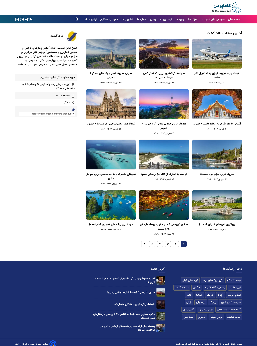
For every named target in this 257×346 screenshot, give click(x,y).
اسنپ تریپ (234, 295)
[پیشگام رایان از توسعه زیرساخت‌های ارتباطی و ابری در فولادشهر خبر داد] (160, 328)
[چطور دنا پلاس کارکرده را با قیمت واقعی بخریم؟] (160, 292)
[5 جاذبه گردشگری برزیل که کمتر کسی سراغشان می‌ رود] (164, 54)
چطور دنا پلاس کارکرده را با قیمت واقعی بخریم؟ (131, 292)
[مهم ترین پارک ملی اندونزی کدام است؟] (111, 205)
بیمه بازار (200, 302)
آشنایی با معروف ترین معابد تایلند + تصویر (217, 124)
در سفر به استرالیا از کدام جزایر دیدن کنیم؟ (164, 174)
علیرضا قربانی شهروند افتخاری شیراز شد (134, 304)
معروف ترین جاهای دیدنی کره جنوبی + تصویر (164, 126)
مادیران (202, 317)
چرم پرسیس (205, 310)
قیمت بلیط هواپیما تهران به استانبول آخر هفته (217, 75)
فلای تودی (188, 310)
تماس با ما (128, 19)
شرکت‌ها (193, 19)
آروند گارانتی (234, 317)
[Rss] (31, 19)
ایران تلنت (235, 288)
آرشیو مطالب (90, 19)
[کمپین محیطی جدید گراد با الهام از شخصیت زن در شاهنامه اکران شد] (160, 280)
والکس (196, 288)
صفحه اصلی (234, 19)
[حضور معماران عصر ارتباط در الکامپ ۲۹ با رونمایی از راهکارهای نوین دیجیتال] (160, 316)
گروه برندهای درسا (212, 280)
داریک (210, 295)
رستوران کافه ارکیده (215, 288)
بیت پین (188, 317)
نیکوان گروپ (181, 288)
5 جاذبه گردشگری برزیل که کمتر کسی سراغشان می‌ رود (164, 75)
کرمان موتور (216, 317)
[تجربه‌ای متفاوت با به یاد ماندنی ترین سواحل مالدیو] (111, 155)
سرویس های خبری (214, 19)
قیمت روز (167, 19)
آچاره (220, 295)
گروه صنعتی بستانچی (229, 310)
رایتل (188, 302)
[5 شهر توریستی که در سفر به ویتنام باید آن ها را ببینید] (164, 205)
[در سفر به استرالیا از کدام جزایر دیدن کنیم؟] (164, 155)
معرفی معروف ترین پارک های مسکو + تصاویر (111, 75)
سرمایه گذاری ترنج (231, 302)
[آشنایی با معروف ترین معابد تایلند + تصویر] (217, 104)
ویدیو (153, 19)
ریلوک (213, 302)
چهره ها (180, 19)
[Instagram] (22, 19)
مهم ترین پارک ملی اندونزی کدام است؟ (111, 224)
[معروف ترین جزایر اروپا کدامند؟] (217, 155)
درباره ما (142, 19)
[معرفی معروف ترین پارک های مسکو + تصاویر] (111, 54)
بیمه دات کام (234, 280)
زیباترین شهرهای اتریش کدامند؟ (217, 224)
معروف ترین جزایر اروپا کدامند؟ (217, 174)
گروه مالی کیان (190, 280)
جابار (189, 295)
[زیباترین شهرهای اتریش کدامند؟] (217, 205)
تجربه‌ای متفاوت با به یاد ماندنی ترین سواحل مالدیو (111, 176)
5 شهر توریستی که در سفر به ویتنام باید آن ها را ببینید (164, 226)
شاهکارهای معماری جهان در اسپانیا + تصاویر (110, 124)
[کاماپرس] (226, 7)
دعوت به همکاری (109, 19)
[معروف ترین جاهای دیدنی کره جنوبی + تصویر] (164, 104)
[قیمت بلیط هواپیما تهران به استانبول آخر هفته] (217, 54)
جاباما (199, 295)
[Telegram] (27, 19)
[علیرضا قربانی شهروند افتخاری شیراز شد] (160, 304)
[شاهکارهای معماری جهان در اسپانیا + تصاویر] (111, 104)
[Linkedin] (17, 19)
